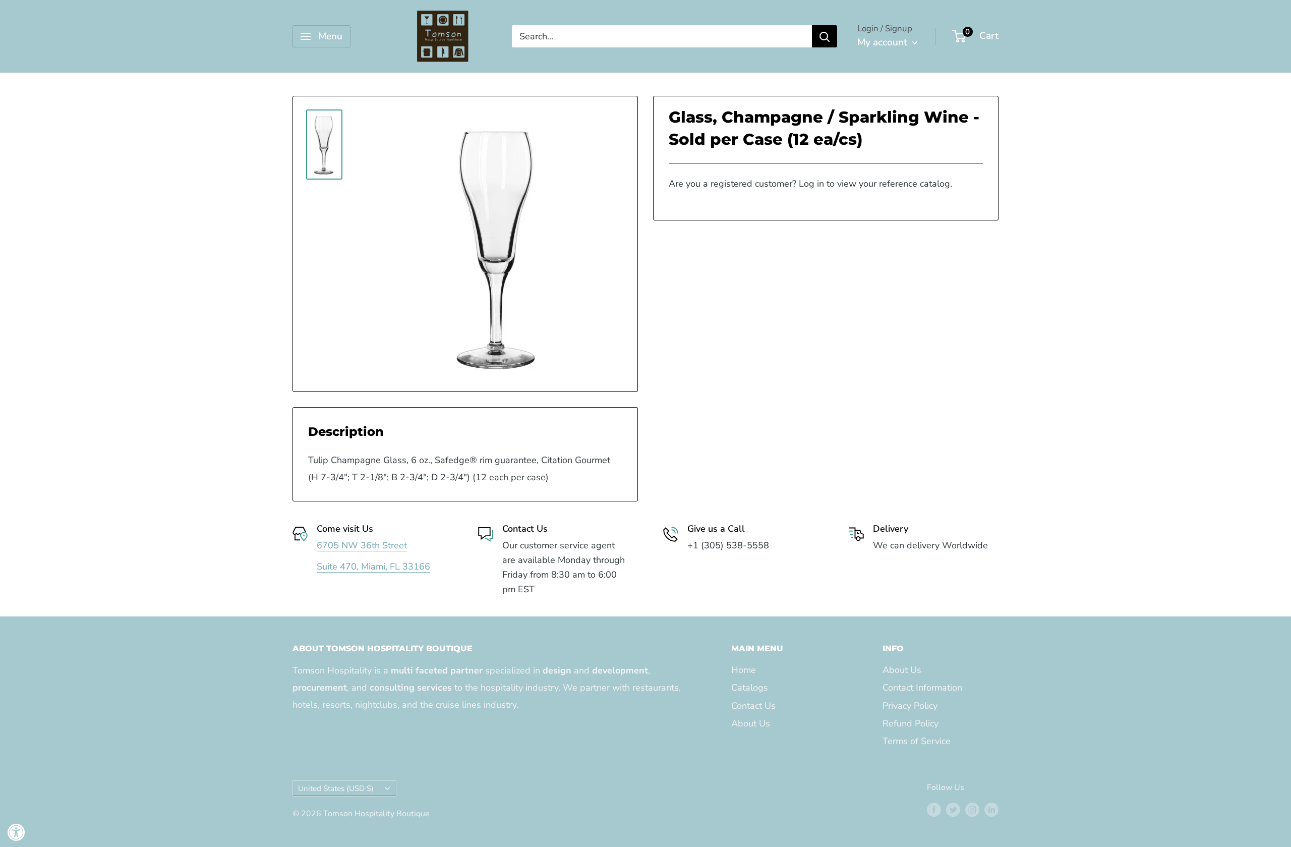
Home (743, 670)
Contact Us (753, 706)
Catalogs (749, 688)
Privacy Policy (910, 706)
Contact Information (922, 688)
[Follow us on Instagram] (972, 809)
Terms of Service (917, 741)
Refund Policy (910, 723)
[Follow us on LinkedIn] (991, 809)
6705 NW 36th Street (362, 545)
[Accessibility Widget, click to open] (16, 832)
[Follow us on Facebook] (934, 809)
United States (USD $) (336, 788)
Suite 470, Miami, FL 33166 (373, 566)
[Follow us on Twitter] (953, 809)
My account (883, 42)
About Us (750, 723)
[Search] (824, 36)
